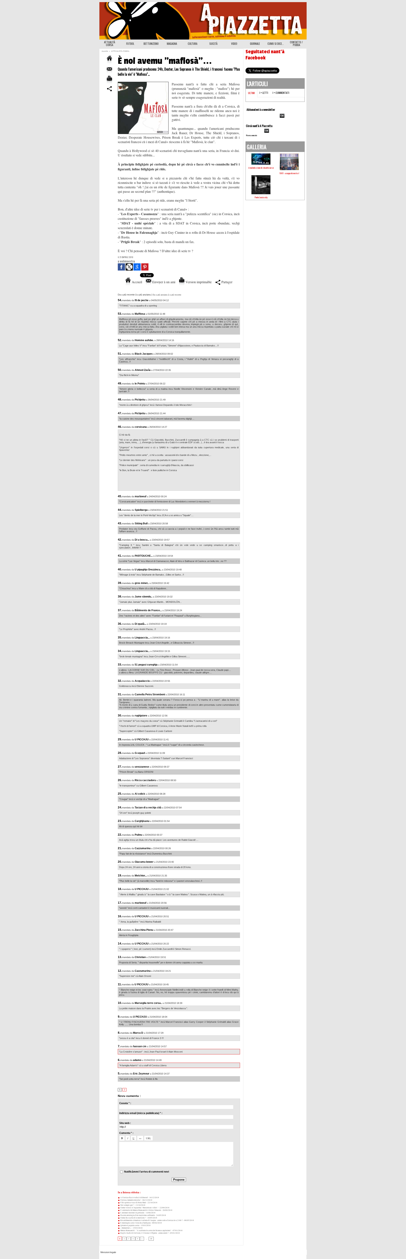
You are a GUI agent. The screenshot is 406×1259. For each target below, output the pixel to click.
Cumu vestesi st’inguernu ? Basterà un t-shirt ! (139, 1207)
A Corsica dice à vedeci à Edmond (134, 1197)
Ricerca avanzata (251, 135)
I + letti (263, 92)
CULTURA (192, 43)
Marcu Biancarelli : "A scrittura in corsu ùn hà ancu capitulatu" (145, 1230)
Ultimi (251, 93)
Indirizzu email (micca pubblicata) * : (140, 1113)
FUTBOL (130, 43)
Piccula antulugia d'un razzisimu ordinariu (137, 1215)
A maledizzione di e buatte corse (261, 167)
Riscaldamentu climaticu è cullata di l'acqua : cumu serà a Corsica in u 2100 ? (151, 1220)
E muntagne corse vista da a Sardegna (135, 1223)
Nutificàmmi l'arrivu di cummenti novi (146, 1171)
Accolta (105, 51)
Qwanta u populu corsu (129, 1225)
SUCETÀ (213, 43)
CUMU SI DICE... (275, 43)
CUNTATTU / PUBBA (296, 43)
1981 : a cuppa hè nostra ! (289, 173)
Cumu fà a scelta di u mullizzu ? (133, 1218)
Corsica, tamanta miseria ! (130, 1200)
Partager (226, 282)
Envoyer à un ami (163, 282)
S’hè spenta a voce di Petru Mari (133, 1202)
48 (151, 1238)
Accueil (136, 282)
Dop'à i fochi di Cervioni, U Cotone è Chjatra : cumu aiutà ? (144, 1233)
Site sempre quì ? (127, 1205)
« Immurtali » (125, 1228)
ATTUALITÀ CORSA (109, 43)
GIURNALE (255, 43)
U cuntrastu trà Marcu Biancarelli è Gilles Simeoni (140, 1210)
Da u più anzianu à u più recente (167, 295)
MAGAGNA (172, 43)
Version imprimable (198, 282)
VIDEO (234, 43)
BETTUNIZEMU (151, 43)
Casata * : (125, 1103)
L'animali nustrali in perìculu (132, 1212)
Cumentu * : (126, 1133)
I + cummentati (281, 92)
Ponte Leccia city (261, 197)
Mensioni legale (108, 1252)
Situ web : (125, 1123)
